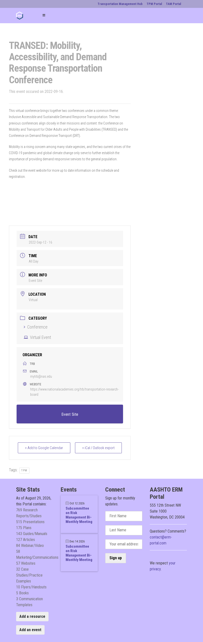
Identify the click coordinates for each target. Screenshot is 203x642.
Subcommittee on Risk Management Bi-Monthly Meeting (79, 515)
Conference (37, 327)
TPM (24, 470)
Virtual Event (40, 337)
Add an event (30, 629)
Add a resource (32, 616)
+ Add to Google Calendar (44, 448)
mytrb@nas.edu (41, 376)
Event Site (35, 281)
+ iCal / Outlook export (98, 448)
